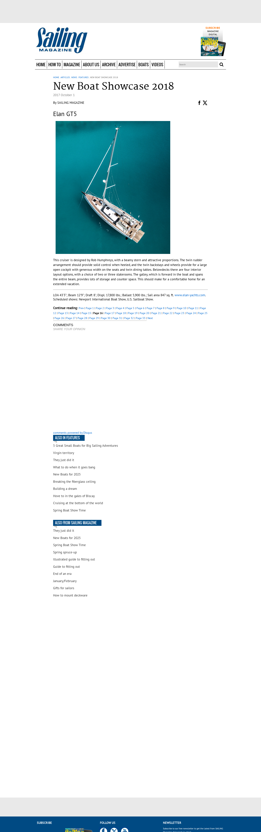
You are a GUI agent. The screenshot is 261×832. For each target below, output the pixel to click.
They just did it (63, 460)
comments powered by (72, 432)
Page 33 (140, 318)
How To (54, 64)
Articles (65, 77)
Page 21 (156, 313)
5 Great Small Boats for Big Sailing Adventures (85, 445)
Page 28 (82, 318)
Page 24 (191, 313)
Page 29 (94, 318)
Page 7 (150, 308)
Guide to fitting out (66, 566)
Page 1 (90, 308)
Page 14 (74, 313)
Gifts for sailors (63, 588)
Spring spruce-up (65, 552)
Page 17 (109, 313)
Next (150, 318)
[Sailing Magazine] (61, 40)
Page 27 (70, 318)
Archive (109, 64)
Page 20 (144, 313)
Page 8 (160, 308)
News (74, 77)
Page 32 (129, 318)
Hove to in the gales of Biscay (74, 496)
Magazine (72, 64)
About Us (91, 64)
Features (83, 77)
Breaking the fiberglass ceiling (74, 481)
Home (40, 64)
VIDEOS (157, 64)
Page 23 (179, 313)
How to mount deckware (70, 595)
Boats (143, 64)
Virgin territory (63, 453)
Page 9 (171, 308)
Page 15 (86, 313)
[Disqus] (100, 381)
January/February (65, 581)
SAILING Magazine (70, 103)
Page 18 (121, 313)
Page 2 (100, 308)
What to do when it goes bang (74, 467)
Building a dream (65, 489)
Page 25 (203, 313)
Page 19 (133, 313)
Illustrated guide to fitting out (74, 559)
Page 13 (63, 313)
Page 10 (181, 308)
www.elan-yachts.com (190, 295)
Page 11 (193, 308)
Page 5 (130, 308)
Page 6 (140, 308)
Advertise (126, 64)
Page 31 (117, 318)
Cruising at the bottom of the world (78, 503)
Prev (81, 308)
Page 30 (105, 318)
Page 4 (120, 308)
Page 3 (110, 308)
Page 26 (59, 318)
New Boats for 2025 (67, 474)
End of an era (62, 574)
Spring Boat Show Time (69, 510)
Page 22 (168, 313)
